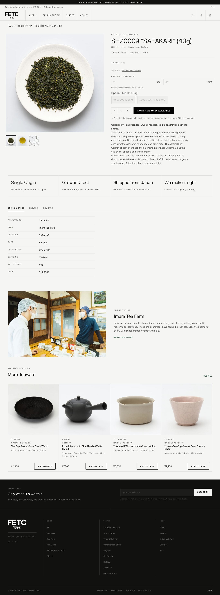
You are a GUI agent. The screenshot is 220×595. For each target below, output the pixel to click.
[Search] (192, 15)
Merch (50, 556)
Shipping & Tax (167, 539)
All (48, 527)
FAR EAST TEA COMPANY (125, 35)
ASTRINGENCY (119, 53)
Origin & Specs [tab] (16, 208)
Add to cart (45, 466)
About (84, 15)
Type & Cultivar (110, 539)
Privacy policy (103, 590)
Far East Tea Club (111, 527)
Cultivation (108, 556)
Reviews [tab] (48, 208)
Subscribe (203, 492)
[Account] (201, 15)
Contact (163, 545)
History (106, 562)
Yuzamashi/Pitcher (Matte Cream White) (134, 446)
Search (163, 533)
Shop (32, 15)
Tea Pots (51, 539)
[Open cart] (210, 15)
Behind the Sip (51, 15)
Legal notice (130, 590)
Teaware (51, 533)
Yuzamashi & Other (56, 550)
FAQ (161, 550)
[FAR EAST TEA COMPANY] (11, 15)
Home (10, 26)
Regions (107, 550)
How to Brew (109, 533)
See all (207, 376)
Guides (70, 15)
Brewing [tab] (34, 208)
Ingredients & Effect (112, 545)
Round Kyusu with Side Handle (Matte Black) (82, 447)
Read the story (123, 337)
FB (16, 542)
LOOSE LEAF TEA (24, 26)
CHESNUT (134, 53)
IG (9, 542)
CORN (145, 53)
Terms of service (144, 590)
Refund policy (116, 590)
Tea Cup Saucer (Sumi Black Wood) (29, 446)
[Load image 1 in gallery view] (55, 83)
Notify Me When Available (153, 110)
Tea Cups (51, 545)
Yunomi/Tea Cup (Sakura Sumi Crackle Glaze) (184, 447)
